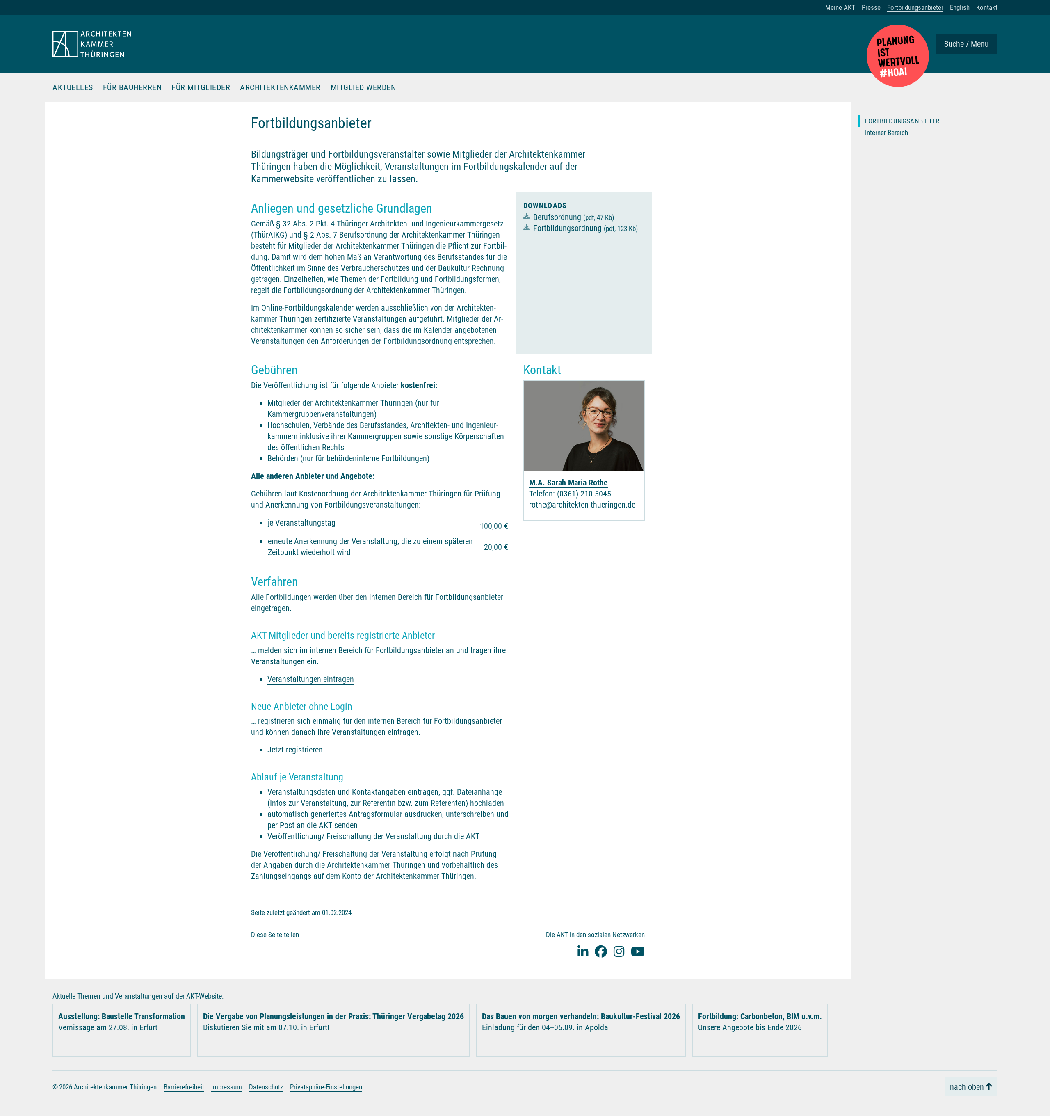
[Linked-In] (583, 951)
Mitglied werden (363, 87)
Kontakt (987, 7)
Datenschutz (266, 1087)
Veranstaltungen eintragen (310, 679)
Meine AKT (840, 7)
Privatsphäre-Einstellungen (326, 1087)
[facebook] (601, 951)
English (960, 7)
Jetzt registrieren (295, 750)
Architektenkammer (280, 87)
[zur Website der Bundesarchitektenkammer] (898, 56)
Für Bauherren (132, 87)
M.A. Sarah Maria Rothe (568, 482)
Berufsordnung (573, 217)
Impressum (226, 1087)
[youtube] (638, 951)
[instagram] (619, 951)
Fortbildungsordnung (585, 228)
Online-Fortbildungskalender (307, 308)
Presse (871, 7)
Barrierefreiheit (184, 1087)
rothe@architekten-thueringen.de (582, 505)
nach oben (967, 1087)
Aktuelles (72, 87)
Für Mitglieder (200, 87)
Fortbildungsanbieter (915, 7)
